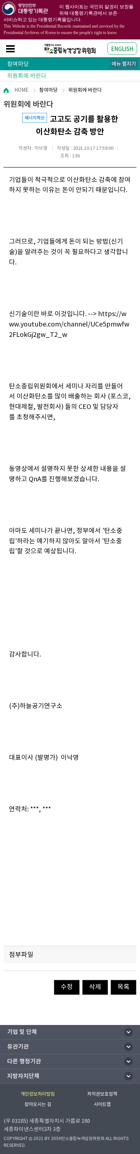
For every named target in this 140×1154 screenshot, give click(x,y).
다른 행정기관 (24, 1061)
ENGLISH (122, 49)
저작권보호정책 (102, 1094)
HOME (21, 90)
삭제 (95, 987)
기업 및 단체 (22, 1032)
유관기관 (18, 1046)
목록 (123, 987)
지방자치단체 (23, 1076)
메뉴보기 (10, 49)
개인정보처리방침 (37, 1094)
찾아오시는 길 (37, 1104)
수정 (67, 987)
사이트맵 (102, 1104)
